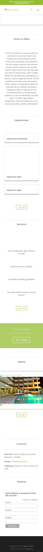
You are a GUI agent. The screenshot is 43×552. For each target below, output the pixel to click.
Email (8, 502)
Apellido (8, 518)
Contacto (29, 549)
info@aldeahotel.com (19, 461)
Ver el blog (21, 340)
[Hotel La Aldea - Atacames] (21, 403)
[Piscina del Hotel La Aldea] (11, 375)
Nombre (8, 510)
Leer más (21, 207)
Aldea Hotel (28, 546)
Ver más (21, 415)
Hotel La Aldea (21, 329)
